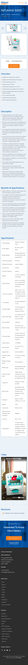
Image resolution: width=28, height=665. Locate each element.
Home (2, 14)
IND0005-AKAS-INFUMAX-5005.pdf (14, 513)
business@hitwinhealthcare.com (8, 572)
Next (25, 28)
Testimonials (4, 599)
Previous (3, 28)
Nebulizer (4, 621)
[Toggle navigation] (26, 2)
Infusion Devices (5, 634)
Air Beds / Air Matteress (7, 631)
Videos (8, 61)
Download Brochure (17, 61)
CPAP (3, 623)
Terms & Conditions (6, 604)
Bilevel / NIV (4, 616)
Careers (3, 592)
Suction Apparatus (6, 636)
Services (3, 587)
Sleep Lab (4, 641)
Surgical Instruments (6, 618)
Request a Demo (14, 543)
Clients (3, 589)
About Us (4, 584)
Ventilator (4, 613)
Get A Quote (14, 66)
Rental (3, 594)
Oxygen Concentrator (6, 628)
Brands (3, 597)
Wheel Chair (4, 639)
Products (8, 14)
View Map (3, 567)
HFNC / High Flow (6, 626)
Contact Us (4, 602)
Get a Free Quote (14, 538)
